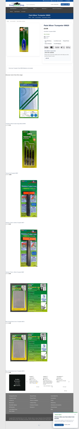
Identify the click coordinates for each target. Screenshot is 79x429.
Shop (33, 17)
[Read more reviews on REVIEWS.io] (17, 386)
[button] (27, 381)
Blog (52, 409)
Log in (47, 58)
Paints (34, 8)
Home (29, 17)
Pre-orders (23, 11)
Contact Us (11, 400)
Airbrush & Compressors (57, 8)
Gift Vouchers (12, 407)
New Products (17, 11)
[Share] (13, 422)
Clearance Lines (12, 398)
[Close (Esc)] (17, 422)
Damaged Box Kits (13, 395)
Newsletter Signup (13, 404)
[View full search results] (27, 3)
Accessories (24, 8)
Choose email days (59, 424)
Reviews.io (32, 407)
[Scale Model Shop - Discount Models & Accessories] (16, 4)
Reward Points (33, 395)
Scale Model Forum (13, 409)
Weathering (44, 8)
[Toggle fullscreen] (10, 422)
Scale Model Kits (13, 8)
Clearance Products (34, 404)
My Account (11, 402)
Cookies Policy (33, 402)
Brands (11, 11)
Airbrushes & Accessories (56, 404)
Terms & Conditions (34, 400)
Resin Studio (11, 411)
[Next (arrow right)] (10, 427)
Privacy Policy (33, 398)
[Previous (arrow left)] (7, 427)
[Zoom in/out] (7, 422)
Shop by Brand (54, 407)
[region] (47, 381)
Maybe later (67, 424)
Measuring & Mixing (46, 17)
